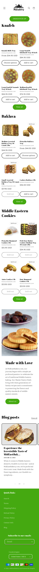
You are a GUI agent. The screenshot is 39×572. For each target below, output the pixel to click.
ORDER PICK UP (19, 19)
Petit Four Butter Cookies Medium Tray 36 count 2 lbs (28, 243)
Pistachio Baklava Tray (27, 142)
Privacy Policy (9, 518)
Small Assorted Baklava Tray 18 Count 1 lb (10, 182)
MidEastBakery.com (15, 568)
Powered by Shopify (28, 568)
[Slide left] (15, 484)
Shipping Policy (10, 508)
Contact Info (8, 523)
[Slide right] (24, 484)
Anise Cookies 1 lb (8, 279)
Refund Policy (9, 513)
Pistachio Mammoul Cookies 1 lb (9, 242)
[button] (4, 8)
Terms (6, 503)
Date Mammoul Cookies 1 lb (25, 280)
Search (6, 498)
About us (12, 401)
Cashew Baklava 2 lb (27, 180)
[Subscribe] (31, 541)
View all (19, 107)
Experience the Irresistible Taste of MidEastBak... (15, 451)
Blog (5, 527)
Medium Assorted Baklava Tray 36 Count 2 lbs (8, 143)
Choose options (10, 63)
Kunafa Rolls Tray (9, 51)
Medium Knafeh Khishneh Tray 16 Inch (28, 88)
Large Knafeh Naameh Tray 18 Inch (10, 88)
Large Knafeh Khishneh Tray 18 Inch (28, 52)
